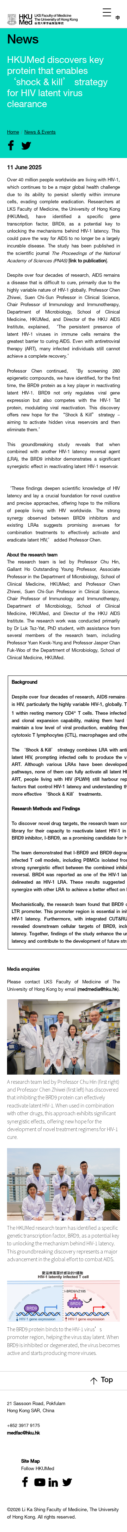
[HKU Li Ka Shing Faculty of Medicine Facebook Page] (23, 1483)
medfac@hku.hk (23, 1433)
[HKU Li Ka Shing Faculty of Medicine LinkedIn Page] (50, 1483)
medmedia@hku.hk (97, 990)
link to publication (87, 261)
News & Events (40, 132)
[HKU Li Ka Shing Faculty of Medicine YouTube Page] (37, 1483)
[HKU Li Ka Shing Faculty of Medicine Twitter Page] (63, 1483)
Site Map (30, 1462)
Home (13, 132)
